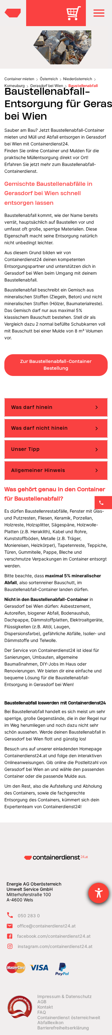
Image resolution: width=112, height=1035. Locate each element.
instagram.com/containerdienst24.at (55, 946)
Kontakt (45, 1007)
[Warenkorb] (76, 17)
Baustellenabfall (83, 85)
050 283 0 (29, 915)
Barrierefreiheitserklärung (63, 1027)
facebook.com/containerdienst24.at (54, 936)
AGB (41, 1001)
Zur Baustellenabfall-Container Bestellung (55, 365)
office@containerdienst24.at (46, 925)
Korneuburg (14, 85)
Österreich (49, 78)
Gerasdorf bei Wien (46, 85)
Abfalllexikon (50, 1022)
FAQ (41, 1012)
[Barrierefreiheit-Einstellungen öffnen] (98, 893)
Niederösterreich (77, 78)
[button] (99, 13)
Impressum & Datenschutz (64, 996)
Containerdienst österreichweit (68, 1017)
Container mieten (19, 78)
